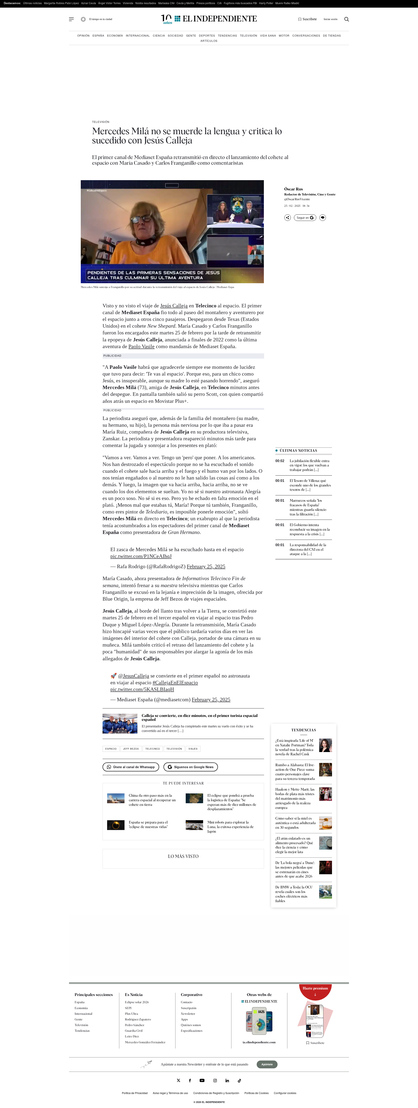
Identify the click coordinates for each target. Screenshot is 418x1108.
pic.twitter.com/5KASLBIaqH (142, 689)
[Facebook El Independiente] (190, 1081)
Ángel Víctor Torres (109, 3)
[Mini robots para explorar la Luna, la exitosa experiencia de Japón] (194, 827)
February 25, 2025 (206, 566)
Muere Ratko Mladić (287, 3)
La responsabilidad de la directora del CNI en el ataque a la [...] (308, 549)
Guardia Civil (134, 1030)
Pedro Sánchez (134, 1025)
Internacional (138, 35)
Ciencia (159, 35)
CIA (219, 3)
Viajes (193, 748)
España (98, 35)
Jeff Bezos (131, 748)
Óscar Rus (293, 189)
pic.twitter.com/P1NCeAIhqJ (141, 556)
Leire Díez (132, 1036)
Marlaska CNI (166, 3)
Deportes (207, 35)
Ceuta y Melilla (185, 3)
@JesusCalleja (133, 676)
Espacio (111, 748)
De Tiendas (332, 35)
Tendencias (227, 35)
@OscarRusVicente (297, 199)
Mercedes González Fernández (145, 1042)
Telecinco (152, 748)
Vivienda (128, 3)
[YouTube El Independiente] (202, 1081)
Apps (184, 1019)
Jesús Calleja (174, 305)
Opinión (83, 35)
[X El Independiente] (178, 1081)
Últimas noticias (32, 3)
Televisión (248, 35)
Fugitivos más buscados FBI (240, 3)
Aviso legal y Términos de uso (170, 1093)
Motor (284, 35)
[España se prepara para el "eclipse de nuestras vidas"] (116, 827)
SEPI (128, 1008)
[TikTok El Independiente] (239, 1081)
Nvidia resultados (145, 3)
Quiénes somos (191, 1025)
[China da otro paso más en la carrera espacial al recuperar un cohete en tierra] (116, 802)
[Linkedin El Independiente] (227, 1081)
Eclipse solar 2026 (137, 1002)
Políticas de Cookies (256, 1093)
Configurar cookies (285, 1093)
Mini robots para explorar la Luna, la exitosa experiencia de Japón (230, 827)
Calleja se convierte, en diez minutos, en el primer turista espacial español (200, 717)
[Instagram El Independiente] (215, 1081)
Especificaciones (191, 1030)
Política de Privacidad (135, 1093)
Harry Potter (266, 3)
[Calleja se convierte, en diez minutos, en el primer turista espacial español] (120, 723)
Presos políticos (205, 3)
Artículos (209, 40)
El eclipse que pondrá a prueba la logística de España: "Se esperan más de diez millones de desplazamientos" (231, 802)
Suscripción (188, 1008)
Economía (115, 35)
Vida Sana (268, 35)
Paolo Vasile (141, 346)
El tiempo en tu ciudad (100, 19)
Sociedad (175, 35)
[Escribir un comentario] (322, 217)
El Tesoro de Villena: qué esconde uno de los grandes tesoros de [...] (310, 485)
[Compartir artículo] (287, 217)
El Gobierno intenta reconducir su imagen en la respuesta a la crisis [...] (310, 529)
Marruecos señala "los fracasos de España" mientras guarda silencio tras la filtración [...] (308, 507)
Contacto (186, 1002)
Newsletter (188, 1013)
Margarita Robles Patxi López (61, 3)
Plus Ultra (131, 1013)
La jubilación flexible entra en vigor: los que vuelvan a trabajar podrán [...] (309, 465)
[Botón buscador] (346, 19)
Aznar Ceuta (88, 3)
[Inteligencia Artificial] (259, 1033)
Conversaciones (306, 35)
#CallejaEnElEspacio (175, 682)
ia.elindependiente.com (259, 1042)
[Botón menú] (71, 19)
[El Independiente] (209, 19)
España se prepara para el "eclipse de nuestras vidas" (148, 824)
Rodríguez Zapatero (138, 1019)
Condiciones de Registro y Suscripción (216, 1093)
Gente (191, 35)
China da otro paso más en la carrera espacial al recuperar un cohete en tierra (152, 800)
